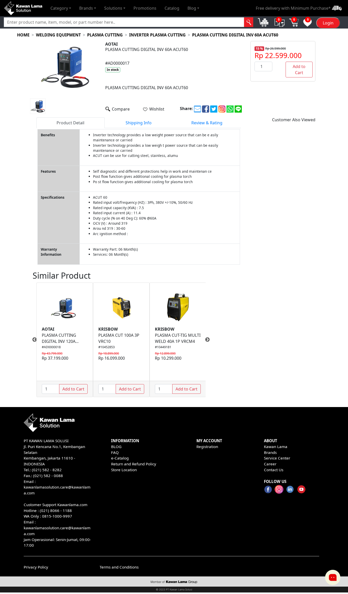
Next (209, 339)
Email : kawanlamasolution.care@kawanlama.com (57, 527)
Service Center (277, 458)
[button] (60, 8)
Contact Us (273, 469)
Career (270, 463)
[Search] (248, 22)
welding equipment (58, 35)
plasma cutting (105, 35)
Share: (186, 108)
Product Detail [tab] (70, 123)
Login (328, 23)
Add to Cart (299, 69)
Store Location (124, 469)
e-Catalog (120, 458)
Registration (207, 446)
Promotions (144, 8)
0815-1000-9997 (57, 516)
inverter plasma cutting (157, 35)
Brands (270, 452)
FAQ (115, 452)
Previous (32, 339)
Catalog (172, 8)
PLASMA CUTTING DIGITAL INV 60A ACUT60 (235, 35)
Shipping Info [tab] (139, 123)
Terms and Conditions (119, 567)
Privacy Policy (36, 567)
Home (23, 35)
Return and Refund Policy (133, 463)
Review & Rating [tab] (206, 123)
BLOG (116, 446)
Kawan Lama (275, 446)
